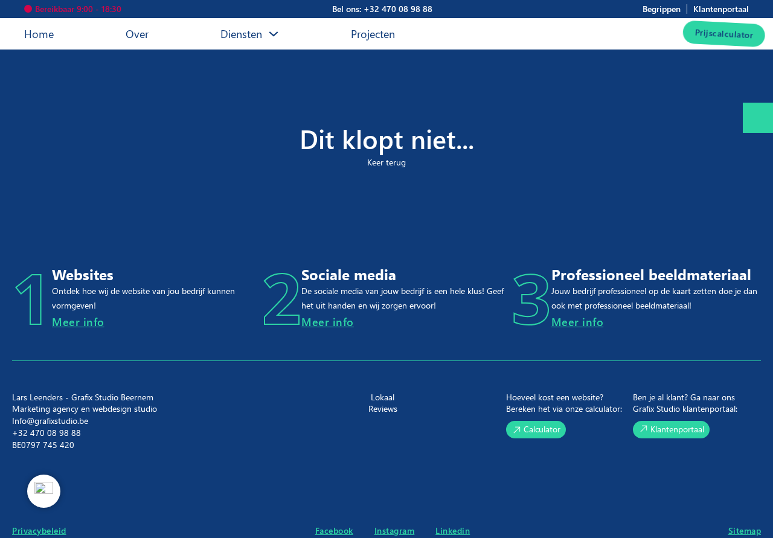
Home (39, 33)
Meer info (78, 321)
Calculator (542, 429)
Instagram (394, 530)
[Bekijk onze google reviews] (43, 491)
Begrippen (662, 8)
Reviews (382, 408)
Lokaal (382, 397)
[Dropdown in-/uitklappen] (273, 33)
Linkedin (452, 530)
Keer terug (386, 162)
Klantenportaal (677, 429)
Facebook (334, 530)
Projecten (373, 33)
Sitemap (745, 530)
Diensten (241, 33)
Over (137, 33)
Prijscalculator (714, 33)
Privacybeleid (39, 530)
